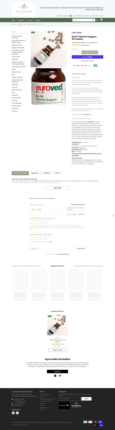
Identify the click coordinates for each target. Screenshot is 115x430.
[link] (20, 296)
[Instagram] (55, 375)
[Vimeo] (60, 375)
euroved (82, 148)
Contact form (87, 114)
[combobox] (82, 20)
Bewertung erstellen (78, 204)
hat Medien (81, 214)
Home (13, 24)
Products (19, 24)
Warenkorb (88, 160)
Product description (20, 173)
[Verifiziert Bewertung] (46, 223)
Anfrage (92, 163)
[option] (57, 334)
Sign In (88, 15)
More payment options (87, 60)
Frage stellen (81, 248)
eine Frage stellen (63, 254)
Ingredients (47, 173)
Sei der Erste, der (57, 254)
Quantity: (75, 49)
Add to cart (89, 52)
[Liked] (85, 223)
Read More (57, 187)
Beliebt (74, 214)
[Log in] (97, 20)
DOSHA (57, 173)
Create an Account (97, 15)
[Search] (93, 20)
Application (35, 173)
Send (86, 399)
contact (57, 371)
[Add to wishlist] (101, 52)
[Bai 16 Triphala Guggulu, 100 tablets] (57, 325)
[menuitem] (20, 37)
